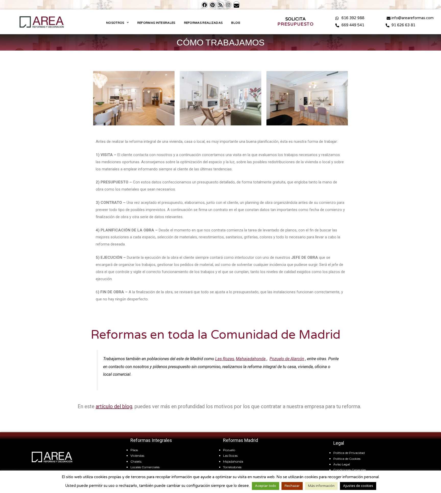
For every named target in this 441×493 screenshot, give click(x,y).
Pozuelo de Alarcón (287, 358)
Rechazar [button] (292, 486)
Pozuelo (229, 450)
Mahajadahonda (251, 358)
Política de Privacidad (349, 453)
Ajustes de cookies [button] (358, 486)
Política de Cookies (346, 459)
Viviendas (137, 455)
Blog (235, 23)
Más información (321, 486)
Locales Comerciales (145, 467)
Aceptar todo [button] (265, 486)
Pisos (134, 450)
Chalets (135, 461)
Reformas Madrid (240, 440)
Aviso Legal (341, 464)
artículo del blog (114, 406)
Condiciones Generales (349, 470)
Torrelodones (232, 467)
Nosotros (115, 23)
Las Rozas (224, 358)
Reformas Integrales (156, 23)
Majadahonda (233, 461)
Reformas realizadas (203, 23)
